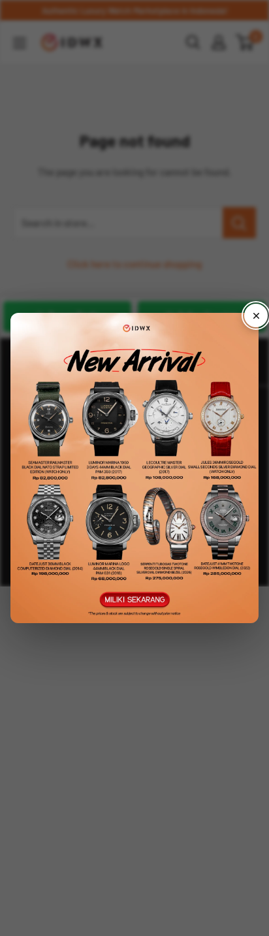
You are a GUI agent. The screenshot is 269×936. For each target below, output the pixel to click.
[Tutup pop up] (256, 315)
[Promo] (134, 468)
